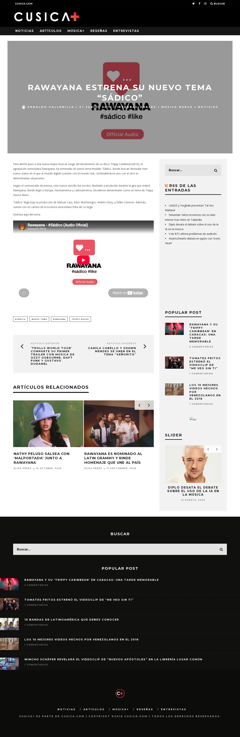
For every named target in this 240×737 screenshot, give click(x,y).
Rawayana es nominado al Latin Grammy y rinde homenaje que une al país (113, 458)
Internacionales (136, 106)
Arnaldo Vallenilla (50, 106)
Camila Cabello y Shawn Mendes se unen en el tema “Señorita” (112, 351)
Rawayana (59, 319)
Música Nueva (177, 106)
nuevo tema (39, 319)
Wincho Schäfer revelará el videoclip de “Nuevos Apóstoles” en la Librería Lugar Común (113, 659)
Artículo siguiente (121, 343)
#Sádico (20, 319)
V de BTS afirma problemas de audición (193, 234)
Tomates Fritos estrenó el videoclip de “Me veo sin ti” (205, 363)
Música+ (76, 31)
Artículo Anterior (45, 343)
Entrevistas (126, 31)
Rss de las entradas (180, 187)
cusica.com (24, 3)
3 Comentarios (201, 346)
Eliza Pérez (23, 468)
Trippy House (80, 319)
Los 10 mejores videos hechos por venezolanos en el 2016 (81, 639)
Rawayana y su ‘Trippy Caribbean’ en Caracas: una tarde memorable (203, 333)
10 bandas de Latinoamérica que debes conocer (71, 619)
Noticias (24, 31)
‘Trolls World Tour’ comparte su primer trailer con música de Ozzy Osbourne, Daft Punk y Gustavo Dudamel (53, 356)
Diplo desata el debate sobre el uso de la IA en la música (193, 491)
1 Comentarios (201, 373)
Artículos (51, 31)
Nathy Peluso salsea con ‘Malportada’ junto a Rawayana (42, 458)
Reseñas (98, 31)
